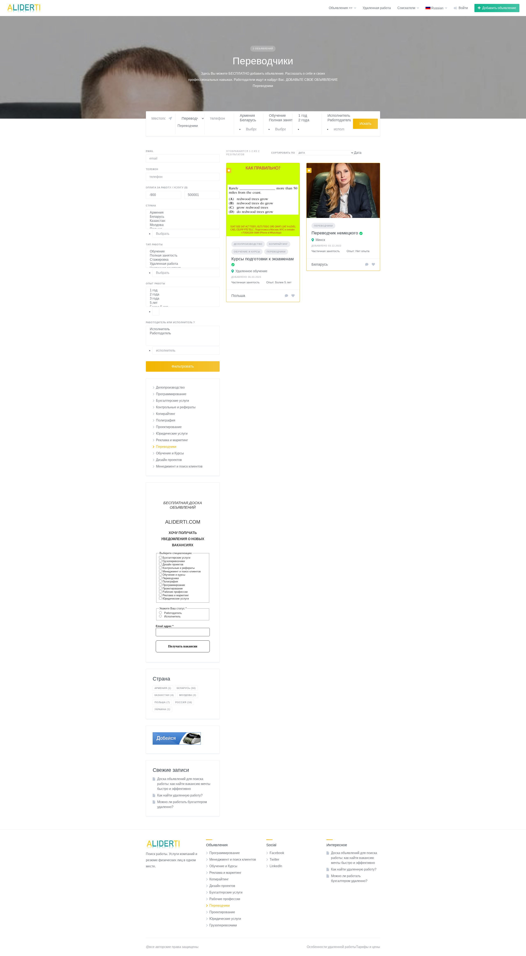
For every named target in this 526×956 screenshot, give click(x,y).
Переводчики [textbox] (188, 125)
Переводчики (166, 446)
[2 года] (308, 120)
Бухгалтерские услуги (172, 400)
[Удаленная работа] (182, 264)
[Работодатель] (337, 120)
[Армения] (249, 115)
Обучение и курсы (173, 574)
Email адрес (164, 626)
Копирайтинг (165, 414)
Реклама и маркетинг (172, 440)
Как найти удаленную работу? (180, 795)
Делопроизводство (170, 387)
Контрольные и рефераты (176, 407)
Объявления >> (340, 8)
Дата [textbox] (357, 152)
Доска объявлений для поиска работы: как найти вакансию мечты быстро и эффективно (183, 783)
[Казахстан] (182, 221)
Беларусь (186, 688)
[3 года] (182, 299)
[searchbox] (253, 129)
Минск (320, 240)
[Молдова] (182, 225)
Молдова (187, 695)
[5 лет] (182, 303)
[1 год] (308, 115)
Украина (162, 709)
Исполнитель (172, 616)
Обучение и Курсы (170, 453)
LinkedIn (276, 866)
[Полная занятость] (279, 120)
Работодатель (172, 613)
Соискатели (406, 8)
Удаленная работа (377, 8)
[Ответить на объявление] (286, 295)
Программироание (173, 585)
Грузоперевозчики (173, 561)
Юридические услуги (172, 433)
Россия (183, 702)
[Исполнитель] (337, 115)
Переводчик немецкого (334, 232)
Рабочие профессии (175, 591)
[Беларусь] (249, 120)
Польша (162, 702)
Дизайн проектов (169, 460)
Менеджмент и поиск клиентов (179, 466)
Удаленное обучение (251, 271)
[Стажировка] (182, 260)
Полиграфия (165, 420)
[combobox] (188, 125)
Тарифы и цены (368, 947)
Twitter (274, 859)
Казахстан (164, 695)
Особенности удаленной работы (331, 947)
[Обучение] (279, 115)
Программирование (171, 394)
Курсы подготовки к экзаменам (262, 258)
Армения (163, 688)
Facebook (277, 853)
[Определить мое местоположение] (170, 118)
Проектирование (169, 427)
